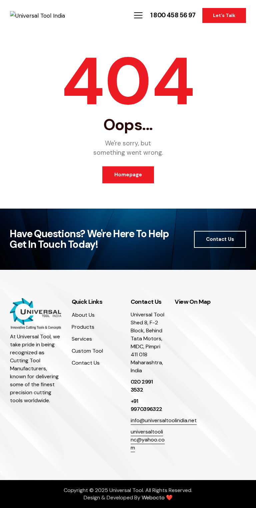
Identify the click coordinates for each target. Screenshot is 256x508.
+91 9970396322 (146, 405)
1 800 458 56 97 (173, 15)
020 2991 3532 (142, 385)
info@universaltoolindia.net (164, 420)
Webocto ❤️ (157, 497)
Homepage (128, 174)
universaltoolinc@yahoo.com (148, 439)
